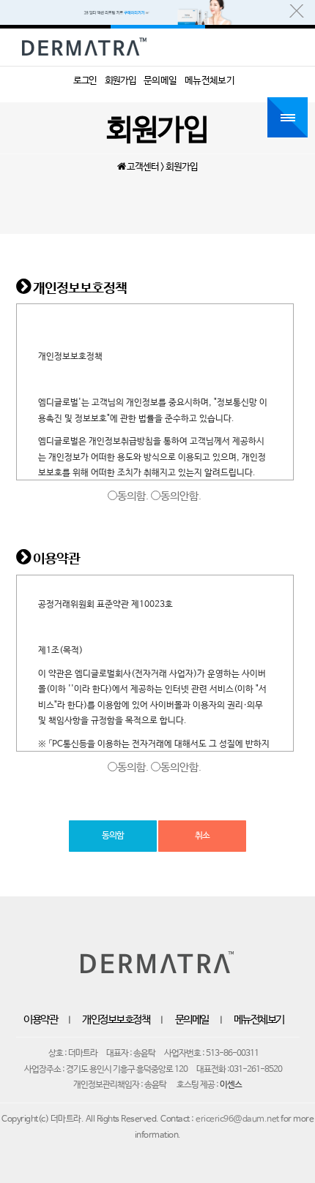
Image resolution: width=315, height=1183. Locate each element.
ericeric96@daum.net (237, 1119)
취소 (202, 836)
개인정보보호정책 (115, 1020)
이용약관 (40, 1020)
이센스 (231, 1085)
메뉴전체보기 (259, 1020)
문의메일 (192, 1020)
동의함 (113, 836)
